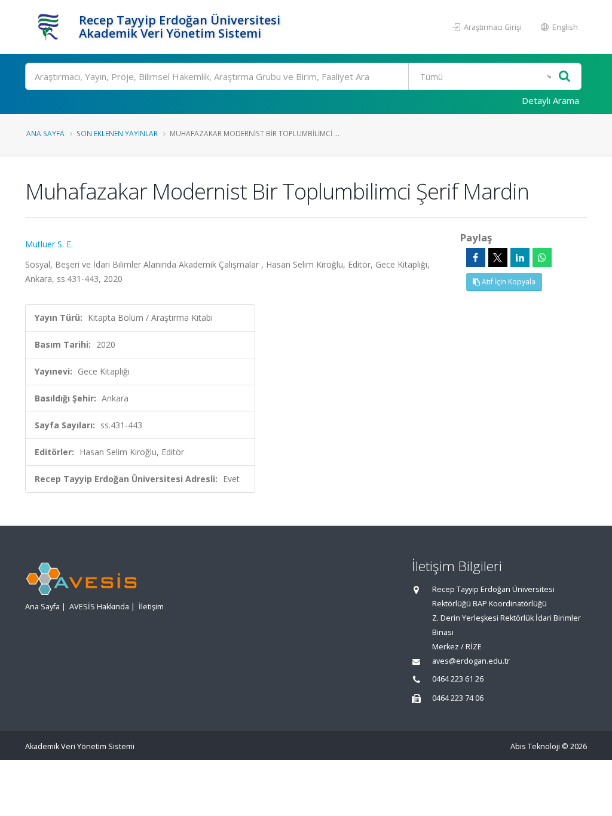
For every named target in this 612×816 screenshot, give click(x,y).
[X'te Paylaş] (497, 257)
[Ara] (564, 76)
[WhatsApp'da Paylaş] (542, 257)
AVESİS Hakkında (99, 607)
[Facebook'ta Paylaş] (475, 257)
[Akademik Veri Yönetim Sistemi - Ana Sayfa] (50, 27)
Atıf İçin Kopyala (508, 282)
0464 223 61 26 (458, 679)
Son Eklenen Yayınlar (117, 133)
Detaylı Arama (550, 100)
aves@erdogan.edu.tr (471, 661)
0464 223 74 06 (458, 698)
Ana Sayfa (45, 133)
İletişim (151, 607)
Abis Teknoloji (535, 746)
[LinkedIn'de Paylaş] (520, 257)
